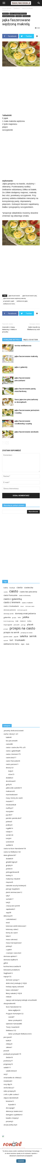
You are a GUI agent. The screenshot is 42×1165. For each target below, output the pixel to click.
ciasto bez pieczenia (28, 591)
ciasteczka (28, 587)
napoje (7, 976)
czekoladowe (11, 919)
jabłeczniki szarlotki (14, 788)
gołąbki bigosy (11, 862)
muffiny (9, 808)
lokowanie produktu (12, 970)
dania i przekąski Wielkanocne (18, 13)
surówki (9, 899)
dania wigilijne (14, 1010)
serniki (9, 835)
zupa (22, 644)
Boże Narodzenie (13, 1007)
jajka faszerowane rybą (29, 295)
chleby (9, 1044)
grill (6, 963)
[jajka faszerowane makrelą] (7, 359)
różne (11, 774)
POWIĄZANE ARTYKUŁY (12, 340)
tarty (8, 902)
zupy (8, 912)
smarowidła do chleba (12, 1078)
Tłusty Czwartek (12, 1027)
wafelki (9, 845)
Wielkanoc (16, 8)
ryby (8, 896)
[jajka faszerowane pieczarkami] (7, 380)
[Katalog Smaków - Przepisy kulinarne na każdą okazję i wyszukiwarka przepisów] (21, 1139)
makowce (10, 791)
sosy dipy (8, 1084)
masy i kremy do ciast (14, 798)
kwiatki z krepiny (12, 1118)
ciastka (6, 592)
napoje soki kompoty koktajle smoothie (21, 1000)
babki (9, 737)
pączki (16, 637)
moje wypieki (8, 625)
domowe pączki (22, 610)
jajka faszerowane (14, 295)
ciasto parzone (12, 764)
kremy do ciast (11, 933)
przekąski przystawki (8, 16)
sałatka (24, 636)
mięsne (9, 882)
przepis (6, 629)
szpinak (6, 640)
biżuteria (10, 1101)
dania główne (10, 855)
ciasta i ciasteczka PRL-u (16, 747)
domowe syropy (12, 980)
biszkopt (12, 588)
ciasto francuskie (10, 595)
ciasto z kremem (12, 602)
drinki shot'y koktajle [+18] (16, 983)
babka (6, 588)
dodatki (9, 778)
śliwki (27, 644)
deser (22, 606)
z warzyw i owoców (13, 953)
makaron (23, 621)
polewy (9, 946)
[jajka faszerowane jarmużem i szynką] (7, 413)
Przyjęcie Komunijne (14, 1013)
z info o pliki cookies (11, 1094)
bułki (8, 1040)
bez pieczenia (11, 741)
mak (16, 621)
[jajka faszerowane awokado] (7, 434)
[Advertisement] (21, 90)
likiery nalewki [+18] (14, 993)
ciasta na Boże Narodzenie (15, 848)
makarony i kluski (13, 879)
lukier (8, 936)
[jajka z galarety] (7, 370)
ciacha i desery (11, 734)
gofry (9, 784)
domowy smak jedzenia (25, 613)
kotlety (9, 875)
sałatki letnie (11, 1071)
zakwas (9, 1047)
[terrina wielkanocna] (7, 348)
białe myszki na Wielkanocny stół (33, 328)
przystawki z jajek (8, 301)
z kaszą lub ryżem (13, 906)
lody (10, 771)
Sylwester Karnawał (14, 1024)
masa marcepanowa (14, 943)
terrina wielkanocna (23, 345)
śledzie (9, 1057)
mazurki (9, 801)
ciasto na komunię (24, 595)
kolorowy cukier (12, 929)
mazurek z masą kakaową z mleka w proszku (9, 329)
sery (6, 1074)
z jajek (9, 949)
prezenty (9, 1121)
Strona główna (6, 8)
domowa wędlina (11, 960)
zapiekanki (10, 909)
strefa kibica (9, 1088)
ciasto (13, 591)
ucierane (10, 842)
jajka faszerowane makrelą (26, 356)
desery (9, 768)
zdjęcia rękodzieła (11, 1098)
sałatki (7, 1067)
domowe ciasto (29, 606)
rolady (9, 832)
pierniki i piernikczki (13, 818)
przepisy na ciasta (26, 632)
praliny (9, 825)
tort (11, 640)
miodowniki (11, 805)
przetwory (8, 1061)
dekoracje (8, 916)
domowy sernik (8, 614)
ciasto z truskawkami (11, 606)
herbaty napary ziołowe (15, 987)
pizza (6, 1051)
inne (8, 923)
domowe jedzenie (10, 610)
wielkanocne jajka (22, 301)
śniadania (18, 16)
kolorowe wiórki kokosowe (16, 926)
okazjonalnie (26, 16)
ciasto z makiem (27, 603)
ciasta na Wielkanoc (12, 852)
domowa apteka (10, 956)
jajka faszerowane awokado (27, 432)
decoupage (10, 1108)
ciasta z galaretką (13, 751)
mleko (8, 997)
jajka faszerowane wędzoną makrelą (14, 298)
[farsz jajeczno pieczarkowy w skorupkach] (7, 402)
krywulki (12, 1104)
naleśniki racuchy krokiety (16, 885)
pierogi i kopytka (13, 889)
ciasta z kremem (13, 754)
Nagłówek (8, 973)
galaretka (7, 617)
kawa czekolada (12, 990)
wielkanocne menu (9, 304)
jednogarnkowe (12, 872)
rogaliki (9, 828)
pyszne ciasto (8, 637)
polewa (9, 821)
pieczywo (8, 1037)
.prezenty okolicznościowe (14, 731)
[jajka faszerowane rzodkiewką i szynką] (7, 423)
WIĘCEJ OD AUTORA (30, 340)
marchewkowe (11, 795)
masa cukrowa (11, 939)
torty (8, 838)
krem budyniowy (9, 621)
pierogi (23, 625)
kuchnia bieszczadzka (12, 966)
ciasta (20, 587)
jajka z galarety (21, 367)
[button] (39, 3)
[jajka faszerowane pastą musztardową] (7, 391)
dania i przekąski (15, 1020)
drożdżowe (11, 781)
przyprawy (8, 1064)
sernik (33, 636)
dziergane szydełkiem (14, 1115)
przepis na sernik (11, 632)
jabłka (26, 617)
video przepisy (10, 1091)
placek (30, 624)
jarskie (9, 869)
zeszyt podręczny (10, 1125)
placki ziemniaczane (14, 892)
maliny (29, 621)
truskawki (20, 640)
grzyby (14, 617)
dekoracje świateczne (14, 1111)
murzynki (9, 811)
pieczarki (16, 625)
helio (19, 617)
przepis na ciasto (22, 628)
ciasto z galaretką (13, 599)
